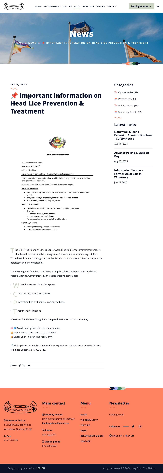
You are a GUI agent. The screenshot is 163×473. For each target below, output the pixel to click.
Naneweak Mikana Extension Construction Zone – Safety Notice (133, 135)
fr (158, 6)
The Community (51, 6)
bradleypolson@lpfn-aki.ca (55, 423)
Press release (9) (127, 98)
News (77, 6)
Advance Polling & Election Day (131, 154)
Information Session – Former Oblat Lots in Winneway (128, 174)
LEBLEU (40, 468)
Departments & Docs (93, 6)
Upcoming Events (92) (129, 112)
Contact (111, 6)
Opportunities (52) (128, 92)
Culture (67, 6)
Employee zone (139, 6)
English (117, 435)
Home (38, 6)
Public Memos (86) (128, 105)
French (129, 435)
